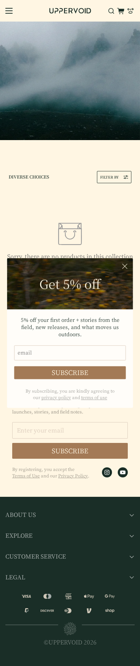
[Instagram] (107, 472)
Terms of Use (26, 475)
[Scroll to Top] (127, 628)
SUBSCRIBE (70, 373)
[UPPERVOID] (70, 10)
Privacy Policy (73, 475)
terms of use (94, 398)
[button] (120, 10)
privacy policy (56, 398)
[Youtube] (123, 472)
